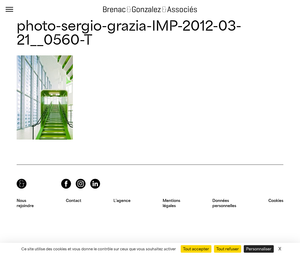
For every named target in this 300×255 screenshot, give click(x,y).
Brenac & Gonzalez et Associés (139, 5)
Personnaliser (258, 249)
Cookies (275, 200)
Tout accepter (196, 249)
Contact (73, 200)
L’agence (122, 200)
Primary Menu (9, 9)
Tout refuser (227, 249)
